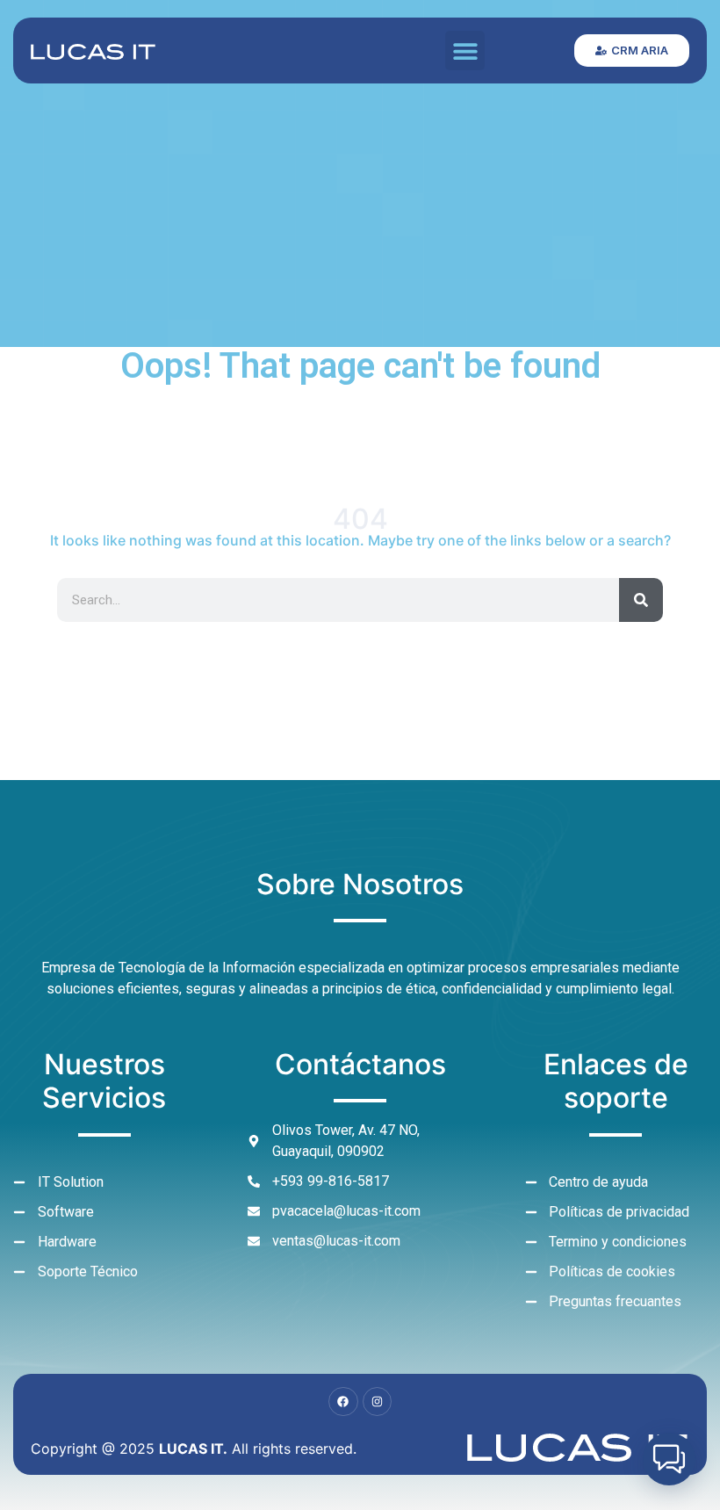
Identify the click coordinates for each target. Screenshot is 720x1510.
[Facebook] (343, 1402)
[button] (465, 50)
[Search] (641, 600)
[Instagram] (377, 1402)
